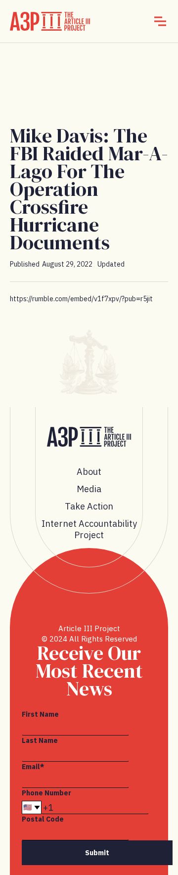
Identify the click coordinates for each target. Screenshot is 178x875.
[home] (50, 21)
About (89, 471)
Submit (97, 852)
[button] (160, 21)
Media (89, 489)
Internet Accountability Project (89, 529)
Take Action (89, 506)
